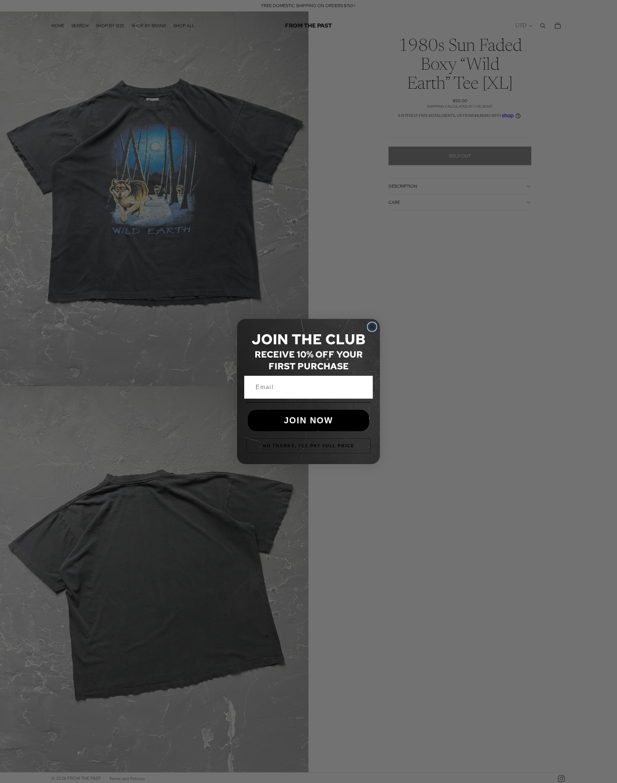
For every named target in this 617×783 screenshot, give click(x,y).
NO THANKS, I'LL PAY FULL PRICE (309, 445)
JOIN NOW (308, 420)
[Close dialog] (372, 326)
